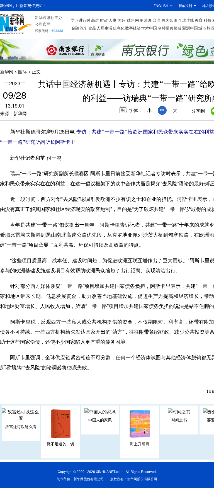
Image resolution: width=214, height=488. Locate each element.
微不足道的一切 (60, 443)
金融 (75, 28)
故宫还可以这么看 (21, 426)
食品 (92, 28)
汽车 (83, 28)
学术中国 (149, 28)
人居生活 (104, 28)
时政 (104, 20)
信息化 (119, 28)
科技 (207, 20)
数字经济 (133, 28)
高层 (95, 20)
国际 (121, 20)
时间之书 (179, 420)
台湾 (156, 20)
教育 (199, 20)
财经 (130, 20)
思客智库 (169, 20)
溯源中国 (190, 28)
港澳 (148, 20)
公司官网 (42, 24)
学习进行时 (80, 20)
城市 (202, 28)
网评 (139, 20)
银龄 (178, 28)
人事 (112, 20)
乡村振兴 (165, 28)
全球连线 (186, 20)
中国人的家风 (100, 420)
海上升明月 (139, 443)
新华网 (6, 71)
